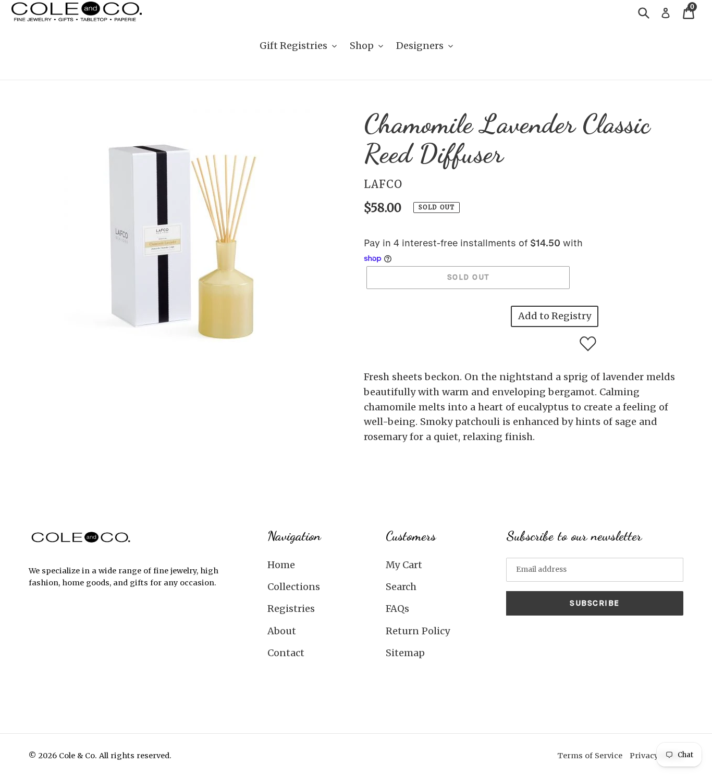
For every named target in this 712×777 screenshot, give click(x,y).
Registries (291, 609)
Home (281, 565)
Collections (293, 587)
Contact (285, 653)
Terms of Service (589, 755)
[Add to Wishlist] (588, 343)
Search (401, 587)
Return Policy (418, 631)
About (281, 631)
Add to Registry (554, 316)
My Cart (404, 565)
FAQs (397, 609)
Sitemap (405, 653)
